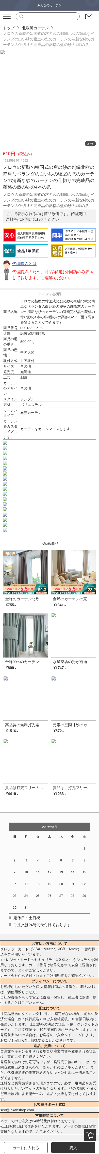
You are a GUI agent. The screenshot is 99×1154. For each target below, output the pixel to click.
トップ (8, 27)
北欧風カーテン (35, 27)
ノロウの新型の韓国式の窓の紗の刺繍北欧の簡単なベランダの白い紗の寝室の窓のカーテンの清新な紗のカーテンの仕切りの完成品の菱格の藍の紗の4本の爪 (48, 39)
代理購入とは (24, 263)
